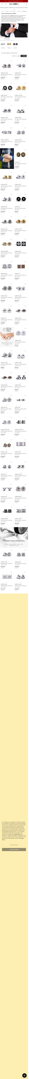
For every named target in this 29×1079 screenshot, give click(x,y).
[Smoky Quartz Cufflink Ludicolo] (7, 355)
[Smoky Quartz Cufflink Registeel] (7, 243)
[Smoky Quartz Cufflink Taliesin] (21, 110)
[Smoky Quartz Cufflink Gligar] (21, 554)
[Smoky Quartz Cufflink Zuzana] (7, 221)
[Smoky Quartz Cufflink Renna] (7, 399)
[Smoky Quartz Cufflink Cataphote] (7, 132)
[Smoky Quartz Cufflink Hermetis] (7, 65)
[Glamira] (14, 4)
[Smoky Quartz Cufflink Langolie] (7, 110)
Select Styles (7, 38)
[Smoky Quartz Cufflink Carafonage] (7, 422)
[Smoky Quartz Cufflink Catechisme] (21, 422)
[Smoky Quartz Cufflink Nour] (7, 310)
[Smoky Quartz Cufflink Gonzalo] (21, 221)
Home (2, 11)
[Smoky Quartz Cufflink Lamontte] (21, 87)
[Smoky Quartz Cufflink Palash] (21, 377)
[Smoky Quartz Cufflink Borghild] (7, 511)
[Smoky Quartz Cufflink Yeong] (7, 199)
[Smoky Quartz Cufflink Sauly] (21, 444)
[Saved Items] (24, 4)
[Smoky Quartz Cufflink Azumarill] (21, 466)
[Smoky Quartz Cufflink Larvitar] (21, 576)
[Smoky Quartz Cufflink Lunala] (7, 444)
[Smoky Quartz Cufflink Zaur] (21, 199)
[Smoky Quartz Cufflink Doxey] (21, 177)
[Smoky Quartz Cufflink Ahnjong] (21, 132)
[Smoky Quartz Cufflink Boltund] (21, 489)
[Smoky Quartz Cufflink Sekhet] (21, 310)
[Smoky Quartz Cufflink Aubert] (7, 87)
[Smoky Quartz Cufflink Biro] (21, 154)
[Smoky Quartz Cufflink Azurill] (7, 489)
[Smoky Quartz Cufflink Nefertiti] (7, 377)
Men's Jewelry (13, 11)
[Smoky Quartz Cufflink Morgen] (21, 288)
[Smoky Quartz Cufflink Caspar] (7, 266)
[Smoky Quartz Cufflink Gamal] (7, 554)
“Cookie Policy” (17, 834)
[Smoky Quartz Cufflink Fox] (21, 266)
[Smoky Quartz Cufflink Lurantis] (21, 355)
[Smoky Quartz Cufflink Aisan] (7, 466)
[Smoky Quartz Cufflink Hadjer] (7, 576)
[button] (11, 61)
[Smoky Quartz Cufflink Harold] (7, 288)
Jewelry (6, 11)
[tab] (7, 38)
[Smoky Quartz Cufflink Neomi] (21, 65)
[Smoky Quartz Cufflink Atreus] (21, 333)
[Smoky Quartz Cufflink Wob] (21, 399)
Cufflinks (19, 11)
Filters (24, 56)
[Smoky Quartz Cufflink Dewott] (7, 177)
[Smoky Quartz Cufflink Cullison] (21, 511)
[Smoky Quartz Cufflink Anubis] (21, 243)
